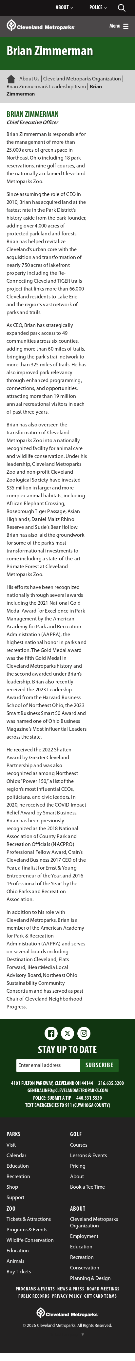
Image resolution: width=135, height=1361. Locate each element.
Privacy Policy (67, 1296)
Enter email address (39, 1065)
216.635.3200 (111, 1083)
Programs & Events (35, 1289)
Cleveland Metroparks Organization (82, 79)
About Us (29, 79)
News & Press (71, 1289)
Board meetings (103, 1289)
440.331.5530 (89, 1098)
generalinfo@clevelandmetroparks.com (68, 1090)
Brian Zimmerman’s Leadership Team (46, 87)
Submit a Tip (59, 1098)
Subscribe (99, 1065)
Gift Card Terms (100, 1296)
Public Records (34, 1296)
